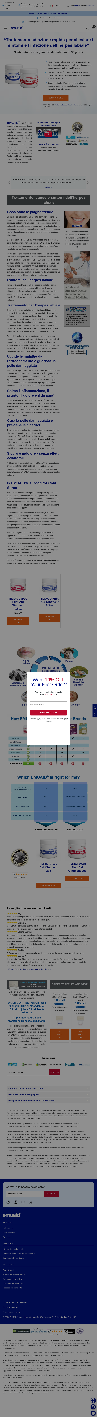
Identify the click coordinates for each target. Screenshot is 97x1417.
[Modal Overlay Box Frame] (48, 708)
